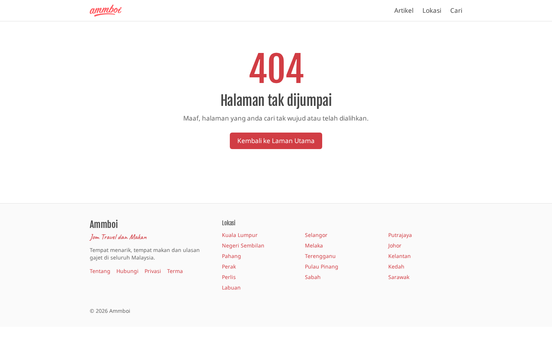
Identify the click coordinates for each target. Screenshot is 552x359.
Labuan (231, 287)
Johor (394, 245)
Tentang (100, 271)
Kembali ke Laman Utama (276, 140)
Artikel (403, 10)
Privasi (153, 271)
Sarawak (398, 277)
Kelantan (399, 255)
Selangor (316, 234)
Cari (456, 10)
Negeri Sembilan (243, 245)
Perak (229, 266)
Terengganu (320, 255)
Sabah (313, 277)
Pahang (231, 255)
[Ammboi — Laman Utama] (109, 11)
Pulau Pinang (321, 266)
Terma (175, 271)
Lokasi (431, 10)
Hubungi (127, 271)
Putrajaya (400, 234)
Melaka (314, 245)
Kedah (396, 266)
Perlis (229, 277)
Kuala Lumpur (240, 234)
